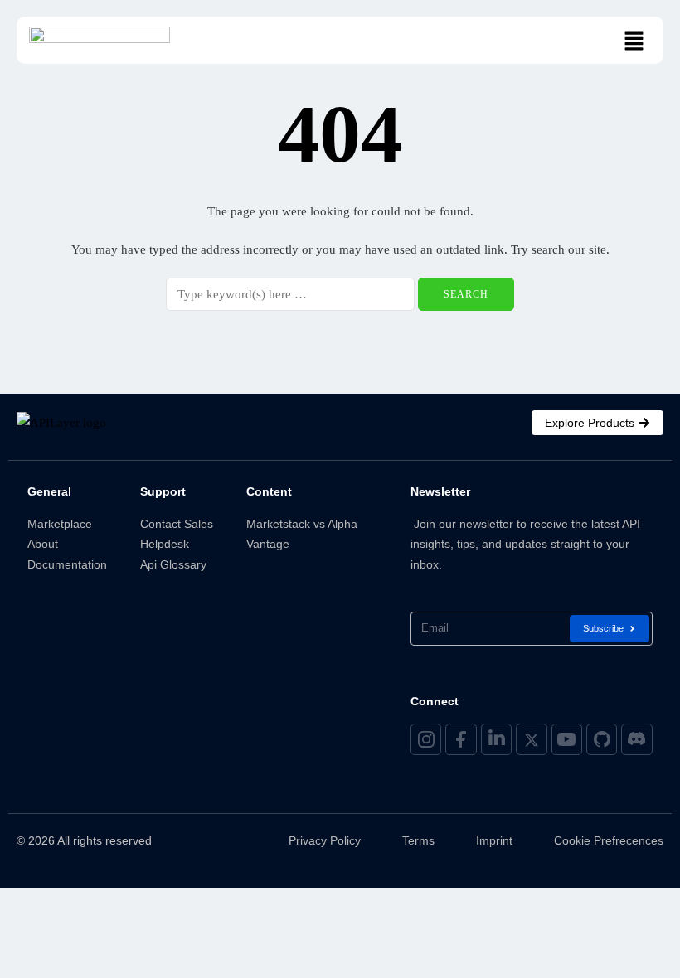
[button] (634, 42)
